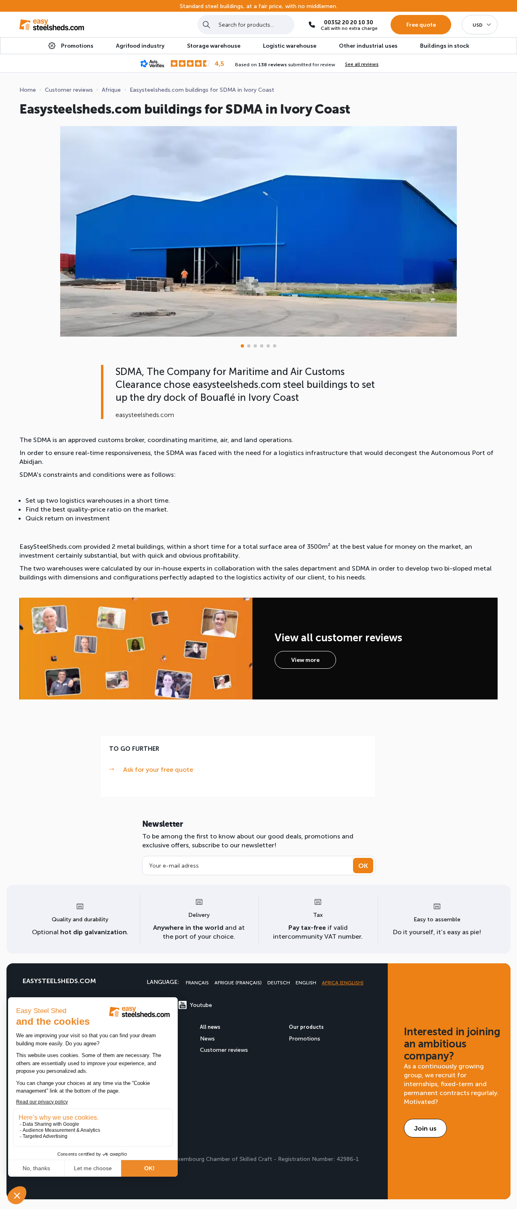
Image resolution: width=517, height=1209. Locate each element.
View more (305, 659)
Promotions (304, 1038)
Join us (425, 1128)
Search (206, 24)
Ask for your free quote (158, 769)
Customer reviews (224, 1049)
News (207, 1038)
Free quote (421, 24)
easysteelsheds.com (59, 980)
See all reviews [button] (361, 64)
